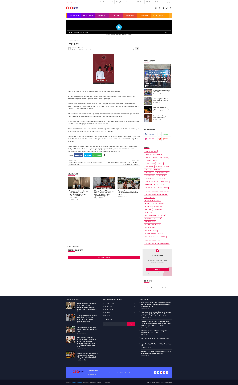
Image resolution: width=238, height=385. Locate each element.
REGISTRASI (144, 15)
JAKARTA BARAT (150, 188)
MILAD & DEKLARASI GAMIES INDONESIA (154, 204)
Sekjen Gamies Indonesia (151, 237)
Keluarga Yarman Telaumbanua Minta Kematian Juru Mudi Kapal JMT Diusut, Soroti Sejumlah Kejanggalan (104, 193)
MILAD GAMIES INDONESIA (153, 206)
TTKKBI (163, 237)
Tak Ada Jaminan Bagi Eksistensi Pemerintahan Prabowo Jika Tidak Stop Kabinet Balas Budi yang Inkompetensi (87, 356)
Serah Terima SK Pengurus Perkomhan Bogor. (155, 338)
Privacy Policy (120, 2)
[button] (170, 15)
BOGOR (155, 157)
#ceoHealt (157, 2)
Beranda (70, 40)
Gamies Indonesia (149, 175)
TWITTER (116, 15)
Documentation (130, 2)
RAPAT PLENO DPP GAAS (152, 224)
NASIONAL (148, 209)
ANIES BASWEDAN (151, 151)
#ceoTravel (140, 2)
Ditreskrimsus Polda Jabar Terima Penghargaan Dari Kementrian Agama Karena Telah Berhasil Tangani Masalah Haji (156, 304)
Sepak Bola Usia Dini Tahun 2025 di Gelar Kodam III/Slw (161, 91)
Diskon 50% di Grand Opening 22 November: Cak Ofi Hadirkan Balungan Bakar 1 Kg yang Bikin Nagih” (162, 109)
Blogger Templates (77, 382)
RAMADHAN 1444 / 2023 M (153, 218)
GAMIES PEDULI (150, 179)
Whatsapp (98, 155)
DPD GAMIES (149, 166)
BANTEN (147, 157)
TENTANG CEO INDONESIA (74, 16)
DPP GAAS (148, 169)
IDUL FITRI (148, 185)
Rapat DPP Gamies (150, 221)
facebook (151, 134)
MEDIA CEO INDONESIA (101, 16)
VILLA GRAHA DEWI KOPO (153, 240)
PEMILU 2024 (149, 212)
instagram (152, 139)
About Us (102, 2)
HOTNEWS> (164, 182)
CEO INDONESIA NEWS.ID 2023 (100, 382)
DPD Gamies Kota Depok (162, 166)
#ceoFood (149, 2)
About (153, 382)
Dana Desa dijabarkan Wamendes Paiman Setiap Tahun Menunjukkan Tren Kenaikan (156, 352)
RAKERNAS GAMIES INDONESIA (155, 215)
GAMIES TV (161, 179)
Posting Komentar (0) (104, 257)
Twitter (89, 155)
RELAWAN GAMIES (151, 231)
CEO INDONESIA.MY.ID (152, 160)
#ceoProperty (166, 2)
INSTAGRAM (130, 15)
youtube (165, 139)
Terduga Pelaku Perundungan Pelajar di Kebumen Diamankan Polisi (128, 192)
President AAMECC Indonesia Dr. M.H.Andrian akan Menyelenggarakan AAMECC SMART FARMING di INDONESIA (78, 194)
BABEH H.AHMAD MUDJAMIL (154, 154)
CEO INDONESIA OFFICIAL (158, 16)
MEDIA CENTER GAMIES (152, 200)
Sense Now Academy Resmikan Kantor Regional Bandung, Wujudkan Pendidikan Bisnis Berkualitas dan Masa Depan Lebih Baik (156, 314)
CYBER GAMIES (150, 163)
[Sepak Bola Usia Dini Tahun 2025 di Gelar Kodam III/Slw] (148, 92)
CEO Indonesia (164, 157)
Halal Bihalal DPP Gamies (152, 182)
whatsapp (165, 134)
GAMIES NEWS (161, 175)
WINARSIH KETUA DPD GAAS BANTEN (157, 243)
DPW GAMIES (149, 172)
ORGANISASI (158, 209)
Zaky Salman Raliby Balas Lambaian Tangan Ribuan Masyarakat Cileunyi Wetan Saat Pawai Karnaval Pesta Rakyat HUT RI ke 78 (156, 323)
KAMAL (147, 191)
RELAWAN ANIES (150, 228)
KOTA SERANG (149, 197)
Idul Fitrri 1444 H (159, 185)
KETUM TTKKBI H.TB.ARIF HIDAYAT (156, 194)
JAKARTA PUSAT (163, 188)
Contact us (110, 2)
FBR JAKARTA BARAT (162, 172)
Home (149, 382)
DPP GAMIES (157, 169)
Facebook (79, 155)
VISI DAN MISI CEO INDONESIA (88, 16)
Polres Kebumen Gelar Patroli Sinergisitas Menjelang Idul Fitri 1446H (154, 332)
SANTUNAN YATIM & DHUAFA (154, 234)
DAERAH (160, 163)
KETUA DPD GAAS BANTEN (160, 191)
